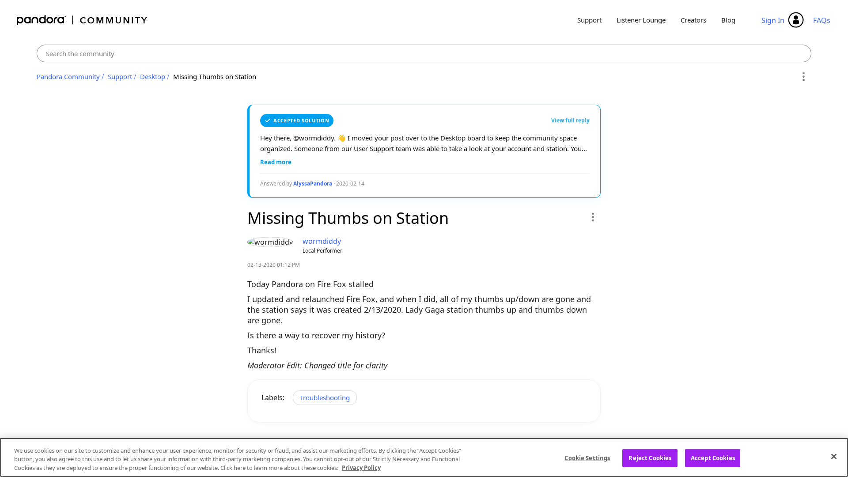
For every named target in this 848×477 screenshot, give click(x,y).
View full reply (570, 120)
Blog (728, 19)
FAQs (821, 20)
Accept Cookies (713, 458)
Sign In (772, 20)
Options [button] (803, 76)
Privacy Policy (361, 468)
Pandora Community (82, 20)
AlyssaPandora (312, 183)
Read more (276, 162)
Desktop (152, 76)
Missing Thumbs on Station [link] (214, 76)
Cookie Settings (587, 458)
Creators (693, 19)
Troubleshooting (325, 397)
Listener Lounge (641, 19)
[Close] (834, 456)
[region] (424, 457)
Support (589, 19)
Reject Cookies (649, 458)
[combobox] (424, 53)
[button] (592, 216)
